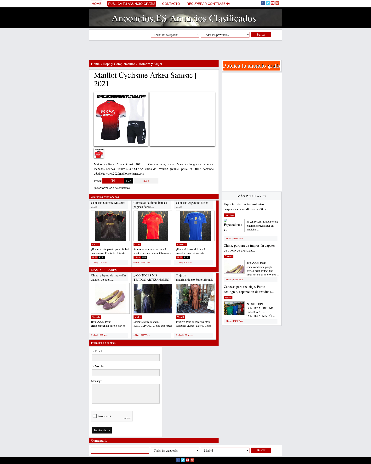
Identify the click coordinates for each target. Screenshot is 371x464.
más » (146, 180)
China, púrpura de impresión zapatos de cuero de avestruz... (249, 248)
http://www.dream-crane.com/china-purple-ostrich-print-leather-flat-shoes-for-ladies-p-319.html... (263, 268)
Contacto (171, 4)
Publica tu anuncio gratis (131, 4)
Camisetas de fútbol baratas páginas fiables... (150, 205)
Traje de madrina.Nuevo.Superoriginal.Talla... (198, 277)
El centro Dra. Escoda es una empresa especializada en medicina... (262, 225)
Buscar (261, 34)
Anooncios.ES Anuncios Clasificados (183, 17)
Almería (95, 244)
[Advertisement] (185, 50)
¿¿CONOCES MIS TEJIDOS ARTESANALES (151, 277)
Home (96, 4)
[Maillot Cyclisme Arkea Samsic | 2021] (101, 156)
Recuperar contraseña (208, 4)
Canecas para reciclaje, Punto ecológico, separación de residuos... (249, 289)
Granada (96, 317)
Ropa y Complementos (119, 63)
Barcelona (181, 244)
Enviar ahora (102, 430)
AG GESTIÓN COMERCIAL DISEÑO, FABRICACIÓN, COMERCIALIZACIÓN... (261, 310)
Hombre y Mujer (150, 63)
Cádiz (137, 244)
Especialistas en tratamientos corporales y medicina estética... (246, 206)
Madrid (137, 317)
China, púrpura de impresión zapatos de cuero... (108, 277)
